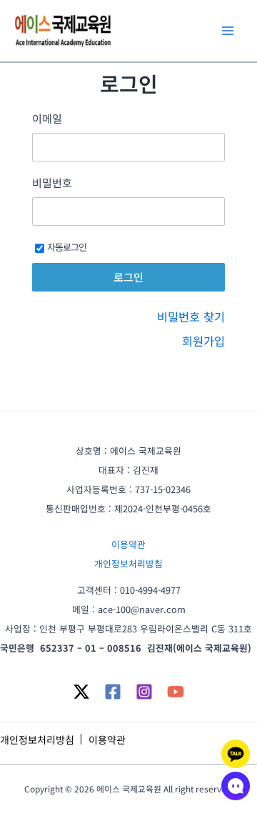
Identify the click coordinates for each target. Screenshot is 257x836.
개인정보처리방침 (128, 563)
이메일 (47, 118)
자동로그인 (66, 247)
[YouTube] (175, 691)
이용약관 (128, 544)
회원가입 (203, 340)
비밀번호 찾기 (191, 316)
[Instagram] (144, 691)
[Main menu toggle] (227, 31)
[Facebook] (112, 691)
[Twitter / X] (81, 691)
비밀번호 (52, 183)
